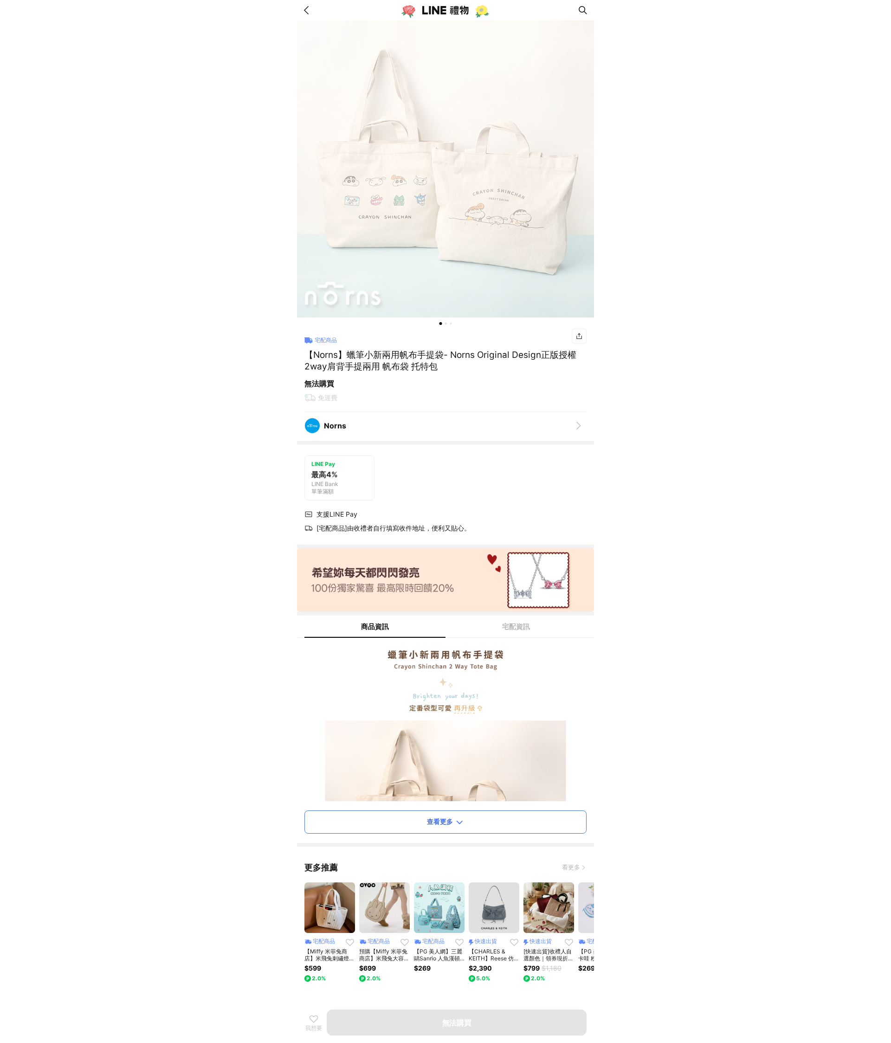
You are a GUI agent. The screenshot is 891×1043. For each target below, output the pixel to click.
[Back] (308, 10)
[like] (350, 942)
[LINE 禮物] (445, 10)
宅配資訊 (516, 626)
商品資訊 (375, 626)
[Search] (583, 10)
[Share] (579, 336)
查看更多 (440, 821)
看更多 (571, 867)
